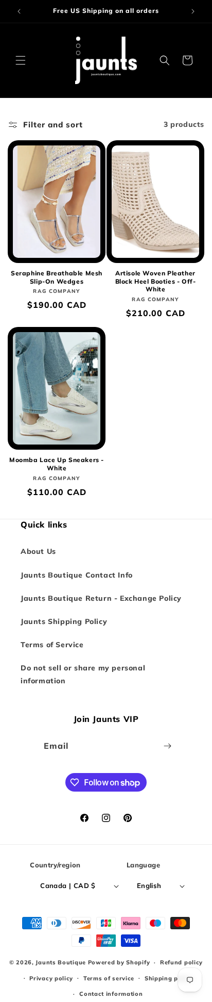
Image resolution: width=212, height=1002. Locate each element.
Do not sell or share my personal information (83, 674)
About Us (38, 551)
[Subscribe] (167, 746)
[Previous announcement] (19, 11)
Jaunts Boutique (61, 962)
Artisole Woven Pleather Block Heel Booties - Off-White (155, 281)
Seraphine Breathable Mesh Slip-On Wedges (56, 277)
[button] (20, 60)
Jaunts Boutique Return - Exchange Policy (101, 598)
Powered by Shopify (119, 962)
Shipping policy (169, 978)
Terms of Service (52, 644)
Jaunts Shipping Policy (64, 621)
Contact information (111, 993)
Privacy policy (51, 978)
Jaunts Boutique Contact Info (77, 575)
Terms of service (108, 978)
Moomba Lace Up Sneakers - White (56, 464)
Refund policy (181, 962)
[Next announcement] (193, 11)
